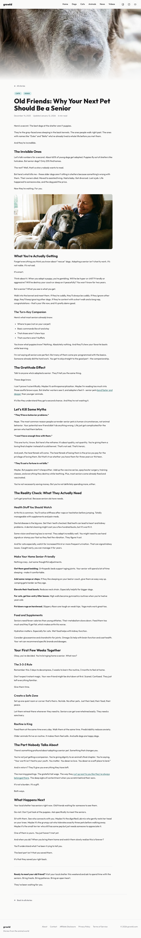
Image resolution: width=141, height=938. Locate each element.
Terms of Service (100, 926)
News (102, 4)
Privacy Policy (84, 926)
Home (65, 4)
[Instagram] (129, 4)
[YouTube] (135, 4)
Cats (82, 4)
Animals (92, 4)
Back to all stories (24, 900)
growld (7, 4)
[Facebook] (122, 4)
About (44, 926)
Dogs (74, 4)
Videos (112, 4)
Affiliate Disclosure (68, 926)
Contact (53, 926)
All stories (21, 86)
